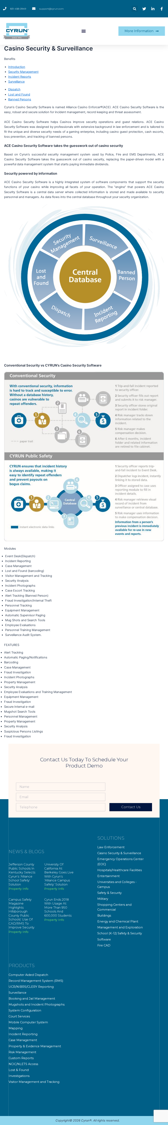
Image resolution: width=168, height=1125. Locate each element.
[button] (135, 9)
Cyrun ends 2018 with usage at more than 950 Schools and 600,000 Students (58, 907)
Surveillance (16, 81)
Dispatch (14, 89)
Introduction (16, 67)
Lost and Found (19, 94)
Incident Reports (19, 77)
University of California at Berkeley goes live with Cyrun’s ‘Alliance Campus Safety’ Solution (59, 874)
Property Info (18, 889)
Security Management (23, 72)
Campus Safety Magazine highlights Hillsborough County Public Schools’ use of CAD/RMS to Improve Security (21, 913)
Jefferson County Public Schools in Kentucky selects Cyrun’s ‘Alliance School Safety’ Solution (22, 874)
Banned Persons (19, 99)
